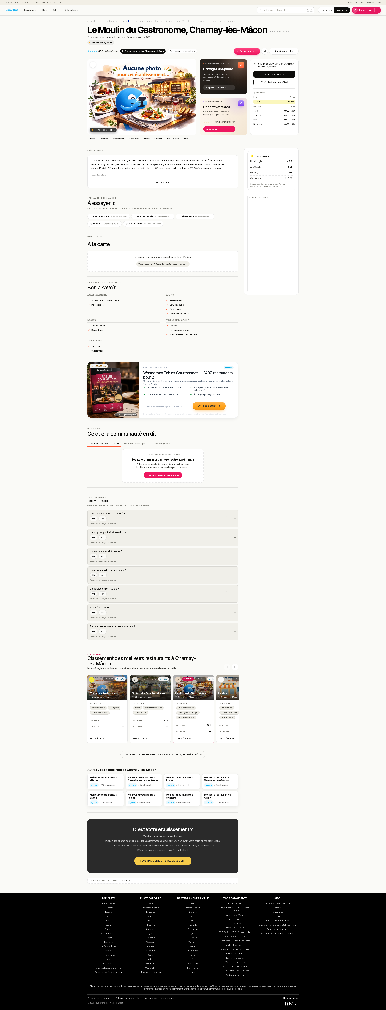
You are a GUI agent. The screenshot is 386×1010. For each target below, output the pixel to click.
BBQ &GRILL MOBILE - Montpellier (235, 932)
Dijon (150, 959)
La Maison (224, 693)
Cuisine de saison (135, 37)
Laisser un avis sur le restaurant (163, 475)
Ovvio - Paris (235, 923)
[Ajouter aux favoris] (93, 65)
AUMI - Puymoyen (235, 945)
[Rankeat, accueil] (12, 10)
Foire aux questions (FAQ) (277, 903)
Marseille (150, 937)
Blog (379, 2)
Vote (186, 138)
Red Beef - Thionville (235, 936)
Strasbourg (150, 929)
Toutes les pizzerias (235, 958)
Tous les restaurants (108, 21)
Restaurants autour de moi (235, 966)
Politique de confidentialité (100, 998)
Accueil (91, 21)
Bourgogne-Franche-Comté (148, 21)
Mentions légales (167, 998)
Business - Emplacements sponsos (277, 933)
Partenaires (277, 912)
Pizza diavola (108, 903)
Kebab (108, 912)
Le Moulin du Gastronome (190, 693)
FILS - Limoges (235, 919)
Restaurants (30, 10)
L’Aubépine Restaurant (102, 693)
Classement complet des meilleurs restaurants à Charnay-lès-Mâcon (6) (161, 754)
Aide (363, 2)
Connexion (326, 10)
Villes (55, 10)
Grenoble (150, 950)
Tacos (108, 916)
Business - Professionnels (277, 920)
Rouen (150, 955)
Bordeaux (151, 963)
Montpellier (150, 968)
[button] (223, 76)
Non (102, 518)
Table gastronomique (115, 37)
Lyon (150, 933)
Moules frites (109, 955)
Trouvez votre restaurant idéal (235, 970)
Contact (370, 2)
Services (158, 138)
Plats (44, 10)
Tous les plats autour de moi (108, 968)
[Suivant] (235, 667)
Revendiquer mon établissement (163, 860)
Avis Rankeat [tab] (104, 443)
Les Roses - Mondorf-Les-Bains (235, 940)
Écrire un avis (366, 10)
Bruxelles (150, 912)
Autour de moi (71, 10)
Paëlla (109, 920)
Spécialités (134, 138)
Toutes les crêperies (235, 962)
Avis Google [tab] (162, 443)
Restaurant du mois (235, 975)
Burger (108, 937)
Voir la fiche (95, 738)
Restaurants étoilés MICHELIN (235, 949)
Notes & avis (173, 138)
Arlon (150, 916)
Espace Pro (353, 2)
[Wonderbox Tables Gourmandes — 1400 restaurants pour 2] (113, 390)
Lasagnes (108, 950)
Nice (193, 972)
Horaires (104, 138)
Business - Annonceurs (277, 929)
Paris (151, 903)
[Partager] (264, 51)
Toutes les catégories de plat (108, 972)
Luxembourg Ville (150, 907)
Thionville (150, 925)
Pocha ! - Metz (235, 903)
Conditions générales (147, 998)
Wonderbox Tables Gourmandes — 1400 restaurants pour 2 (188, 375)
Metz (150, 920)
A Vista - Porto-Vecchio (235, 915)
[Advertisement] (271, 245)
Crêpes (108, 929)
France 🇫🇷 (125, 21)
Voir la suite (162, 182)
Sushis (108, 925)
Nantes (150, 946)
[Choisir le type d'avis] (378, 10)
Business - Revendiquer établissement (277, 925)
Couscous (108, 907)
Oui (93, 518)
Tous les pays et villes (151, 972)
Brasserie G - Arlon (235, 928)
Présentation (119, 138)
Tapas (108, 959)
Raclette (108, 942)
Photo (92, 138)
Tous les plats (108, 963)
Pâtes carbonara (108, 933)
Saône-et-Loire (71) (174, 21)
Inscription (342, 10)
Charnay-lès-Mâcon (196, 21)
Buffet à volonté (108, 946)
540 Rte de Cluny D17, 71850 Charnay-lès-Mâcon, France (276, 65)
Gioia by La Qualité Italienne (148, 693)
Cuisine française (95, 37)
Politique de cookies (125, 998)
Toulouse (150, 942)
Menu (147, 138)
